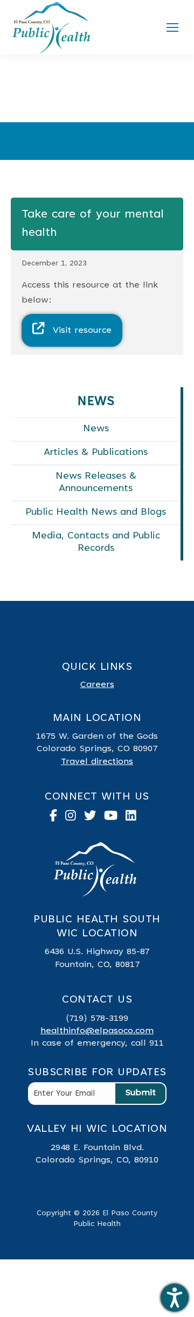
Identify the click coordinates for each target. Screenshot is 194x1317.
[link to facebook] (57, 818)
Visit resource (82, 330)
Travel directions (97, 762)
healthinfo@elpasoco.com (97, 1031)
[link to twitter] (94, 818)
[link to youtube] (115, 818)
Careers (97, 685)
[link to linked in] (135, 818)
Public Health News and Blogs (95, 512)
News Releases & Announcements (96, 483)
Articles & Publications (96, 453)
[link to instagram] (74, 818)
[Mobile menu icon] (172, 27)
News (96, 429)
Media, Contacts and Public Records (96, 542)
